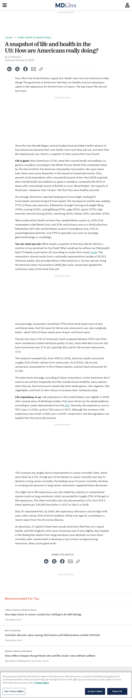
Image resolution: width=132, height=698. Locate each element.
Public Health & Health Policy (34, 37)
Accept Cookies (95, 691)
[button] (41, 69)
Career (9, 37)
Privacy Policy (42, 682)
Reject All (117, 691)
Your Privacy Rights (14, 691)
